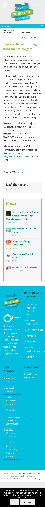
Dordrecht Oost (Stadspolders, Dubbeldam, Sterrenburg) (13, 417)
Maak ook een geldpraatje (24, 267)
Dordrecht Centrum (10, 390)
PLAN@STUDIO (10, 479)
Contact (30, 357)
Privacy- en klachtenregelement (33, 349)
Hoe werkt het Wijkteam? (33, 322)
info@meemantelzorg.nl (15, 157)
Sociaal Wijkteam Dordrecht (26, 473)
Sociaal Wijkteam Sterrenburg (11, 433)
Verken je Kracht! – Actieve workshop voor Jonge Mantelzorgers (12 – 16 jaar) (22, 215)
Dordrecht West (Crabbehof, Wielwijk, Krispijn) (11, 450)
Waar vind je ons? (11, 380)
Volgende (34, 38)
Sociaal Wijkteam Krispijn (10, 401)
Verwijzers (31, 336)
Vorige (25, 38)
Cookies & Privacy (33, 479)
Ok (14, 502)
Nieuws (21, 172)
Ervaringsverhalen (33, 330)
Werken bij (31, 342)
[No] (42, 497)
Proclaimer (21, 479)
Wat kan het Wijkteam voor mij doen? (32, 309)
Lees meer (28, 502)
